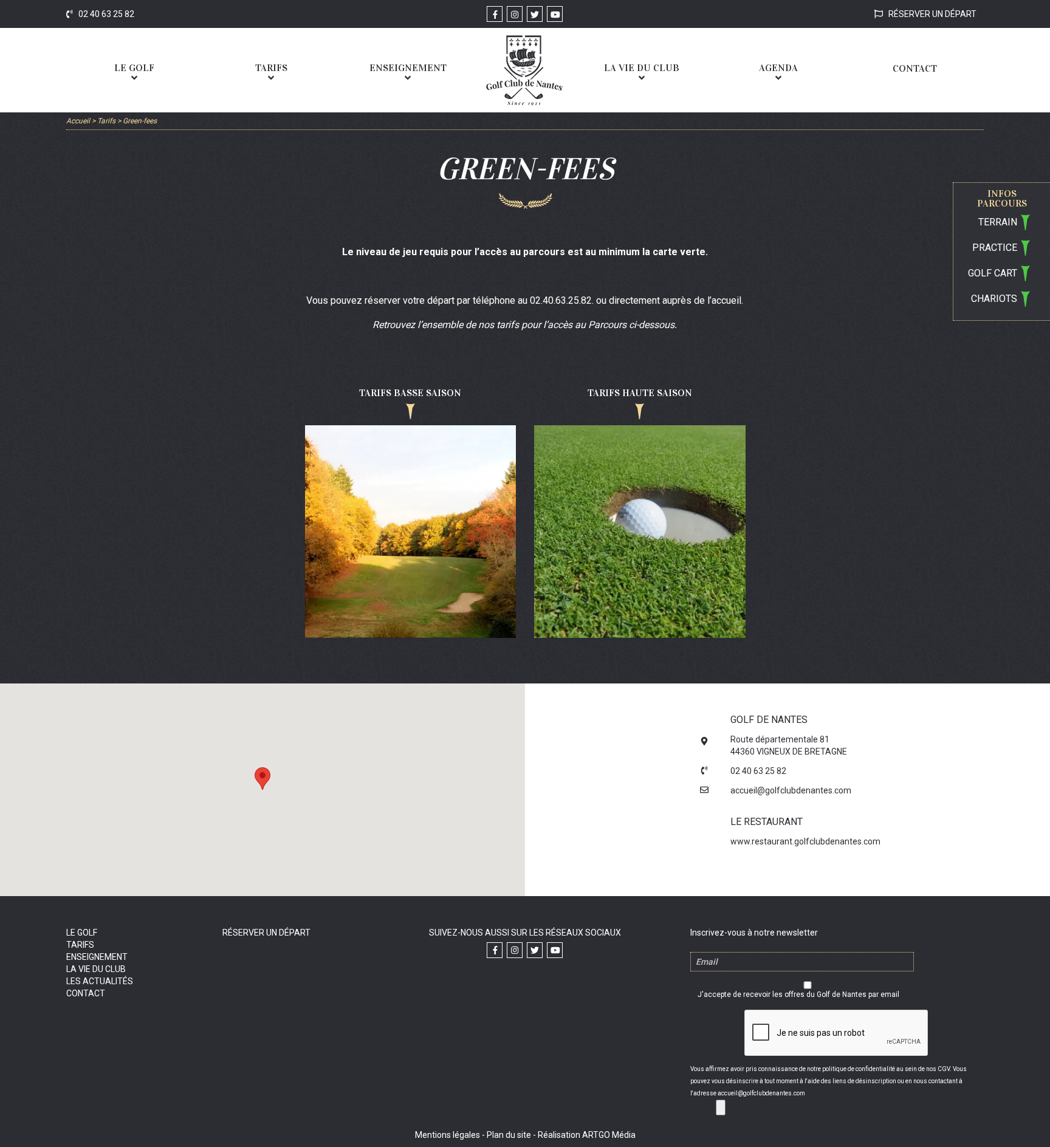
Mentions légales (447, 1135)
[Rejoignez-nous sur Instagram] (515, 14)
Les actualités (99, 981)
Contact (85, 993)
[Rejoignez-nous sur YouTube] (555, 14)
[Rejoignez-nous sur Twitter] (535, 14)
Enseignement (97, 957)
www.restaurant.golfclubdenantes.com (805, 841)
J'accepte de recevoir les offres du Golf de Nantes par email (798, 994)
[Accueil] (524, 70)
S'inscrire (721, 1107)
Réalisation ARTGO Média (587, 1135)
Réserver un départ (931, 14)
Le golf (81, 932)
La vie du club (96, 969)
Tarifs (80, 945)
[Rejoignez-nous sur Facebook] (495, 14)
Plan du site (509, 1135)
